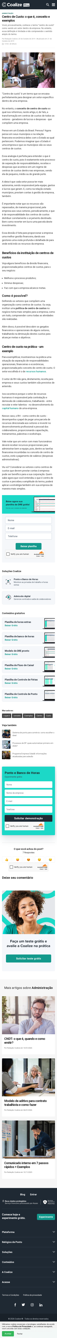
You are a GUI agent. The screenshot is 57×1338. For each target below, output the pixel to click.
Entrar (33, 1194)
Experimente (46, 1216)
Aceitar (8, 1334)
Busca (47, 4)
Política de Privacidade (21, 1326)
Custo (48, 716)
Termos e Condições (10, 1295)
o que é (7, 716)
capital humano (10, 408)
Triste (50, 859)
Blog (22, 1194)
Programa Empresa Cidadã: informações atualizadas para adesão (29, 755)
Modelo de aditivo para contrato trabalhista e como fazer (25, 1103)
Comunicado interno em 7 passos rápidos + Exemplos (26, 1165)
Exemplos (29, 716)
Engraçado (17, 859)
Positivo (6, 859)
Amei (28, 859)
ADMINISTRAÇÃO (7, 13)
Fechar (19, 1334)
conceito (17, 716)
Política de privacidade (32, 1295)
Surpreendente (39, 859)
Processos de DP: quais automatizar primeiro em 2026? (32, 744)
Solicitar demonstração (28, 818)
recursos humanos (36, 371)
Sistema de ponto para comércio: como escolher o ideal (33, 734)
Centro (39, 716)
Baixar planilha (29, 546)
